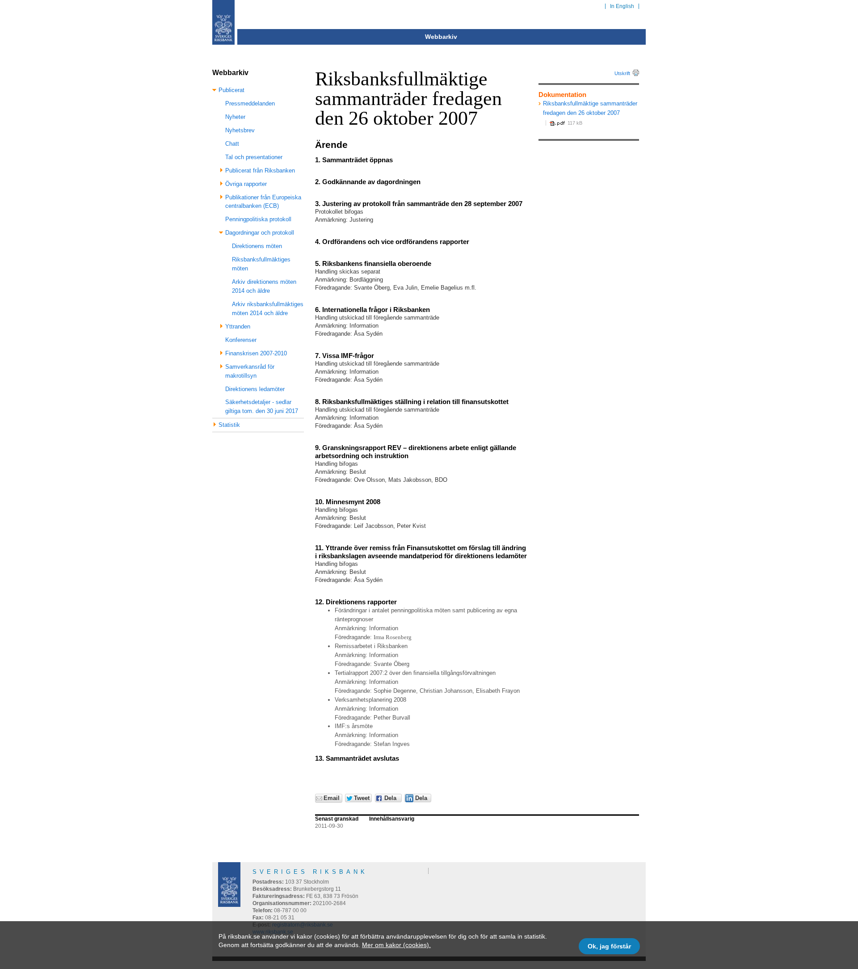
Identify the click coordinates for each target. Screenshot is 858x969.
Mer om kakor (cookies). (396, 944)
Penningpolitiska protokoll (258, 219)
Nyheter (235, 117)
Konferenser (241, 340)
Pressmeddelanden (250, 103)
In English (622, 6)
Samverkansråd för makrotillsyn (249, 371)
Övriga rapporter (246, 184)
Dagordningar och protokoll (259, 232)
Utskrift (622, 73)
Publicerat (231, 90)
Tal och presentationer (253, 157)
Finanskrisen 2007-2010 (256, 353)
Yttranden (237, 326)
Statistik (229, 424)
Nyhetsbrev (240, 130)
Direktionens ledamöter (255, 389)
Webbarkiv (441, 36)
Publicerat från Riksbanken (260, 170)
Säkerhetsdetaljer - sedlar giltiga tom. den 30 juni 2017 (261, 406)
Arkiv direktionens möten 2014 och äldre (264, 286)
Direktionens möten (257, 246)
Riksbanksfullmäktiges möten (261, 264)
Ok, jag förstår (609, 946)
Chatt (232, 143)
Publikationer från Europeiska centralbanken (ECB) (263, 202)
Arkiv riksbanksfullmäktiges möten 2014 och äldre (267, 308)
